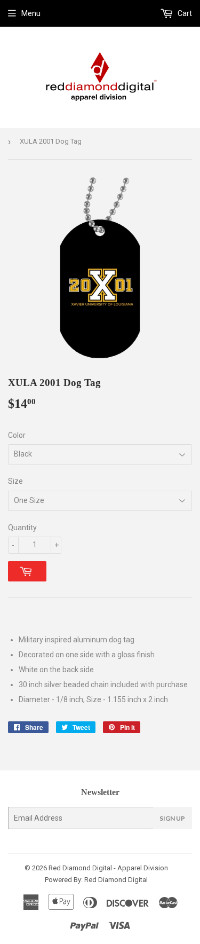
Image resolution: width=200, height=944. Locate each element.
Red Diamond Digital (115, 880)
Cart (184, 13)
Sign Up (172, 818)
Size (15, 481)
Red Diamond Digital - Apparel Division (108, 868)
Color (17, 435)
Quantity (22, 527)
